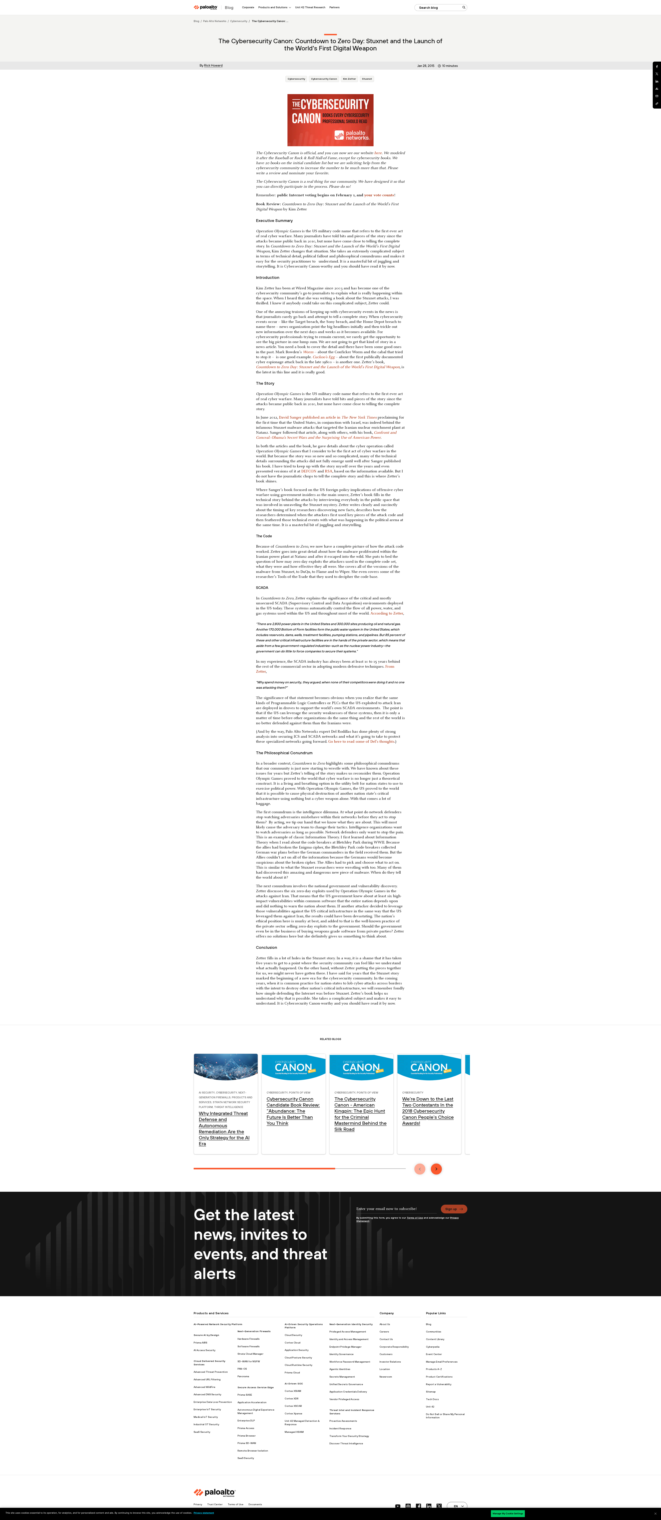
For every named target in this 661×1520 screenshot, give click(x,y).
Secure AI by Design (206, 1335)
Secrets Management (342, 1376)
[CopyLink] (656, 103)
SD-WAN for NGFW (249, 1361)
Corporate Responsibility (394, 1346)
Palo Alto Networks (214, 21)
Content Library (435, 1339)
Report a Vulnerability (438, 1384)
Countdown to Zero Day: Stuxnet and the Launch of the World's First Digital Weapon (328, 367)
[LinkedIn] (656, 81)
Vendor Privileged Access (344, 1399)
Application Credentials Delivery (348, 1391)
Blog (196, 21)
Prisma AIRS (200, 1342)
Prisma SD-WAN (247, 1443)
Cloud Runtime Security (298, 1365)
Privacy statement (204, 1512)
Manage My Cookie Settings (508, 1513)
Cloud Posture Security (298, 1357)
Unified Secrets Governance (346, 1384)
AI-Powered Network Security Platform (218, 1324)
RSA (328, 471)
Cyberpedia (432, 1346)
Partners (334, 7)
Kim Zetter (349, 78)
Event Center (434, 1354)
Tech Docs (432, 1399)
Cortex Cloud (292, 1342)
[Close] (655, 1513)
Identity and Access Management (349, 1339)
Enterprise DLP (246, 1420)
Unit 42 (430, 1406)
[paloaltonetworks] (206, 7)
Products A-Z (434, 1369)
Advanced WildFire (204, 1387)
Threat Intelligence (228, 1107)
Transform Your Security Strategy (349, 1436)
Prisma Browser (247, 1435)
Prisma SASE (245, 1394)
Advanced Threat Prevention (211, 1371)
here (378, 153)
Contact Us (386, 1339)
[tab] (264, 1168)
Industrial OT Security (206, 1424)
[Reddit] (656, 88)
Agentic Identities (339, 1369)
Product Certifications (439, 1376)
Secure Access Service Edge (256, 1387)
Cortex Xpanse (293, 1413)
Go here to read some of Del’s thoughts (361, 742)
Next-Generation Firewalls (254, 1331)
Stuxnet (367, 78)
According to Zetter (386, 614)
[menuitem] (248, 7)
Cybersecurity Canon (324, 78)
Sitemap (431, 1391)
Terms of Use (415, 1217)
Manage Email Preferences (442, 1361)
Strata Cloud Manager (250, 1353)
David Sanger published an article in (328, 418)
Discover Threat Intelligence (346, 1443)
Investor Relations (390, 1361)
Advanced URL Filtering (207, 1379)
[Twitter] (656, 74)
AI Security (207, 1092)
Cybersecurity (238, 21)
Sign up (451, 1209)
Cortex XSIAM (293, 1391)
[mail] (656, 96)
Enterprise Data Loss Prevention (213, 1402)
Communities (433, 1331)
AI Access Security (205, 1350)
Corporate (248, 7)
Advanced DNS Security (207, 1394)
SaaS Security (202, 1432)
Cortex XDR (291, 1398)
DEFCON (308, 471)
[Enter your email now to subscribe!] (396, 1210)
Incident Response (340, 1428)
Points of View (299, 1092)
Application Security (296, 1350)
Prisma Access (246, 1428)
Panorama (243, 1376)
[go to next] (436, 1169)
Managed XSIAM (294, 1432)
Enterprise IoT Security (207, 1409)
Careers (384, 1331)
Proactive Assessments (343, 1421)
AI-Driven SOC (294, 1383)
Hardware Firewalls (249, 1338)
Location (385, 1369)
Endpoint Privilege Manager (345, 1346)
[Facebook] (656, 66)
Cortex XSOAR (293, 1406)
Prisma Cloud (292, 1372)
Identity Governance (341, 1354)
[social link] (397, 1506)
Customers (386, 1354)
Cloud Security (293, 1335)
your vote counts (379, 195)
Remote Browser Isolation (253, 1450)
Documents (255, 1504)
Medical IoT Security (206, 1417)
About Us (385, 1324)
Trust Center (215, 1504)
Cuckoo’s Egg (324, 357)
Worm (308, 352)
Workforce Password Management (349, 1361)
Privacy (198, 1504)
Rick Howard (213, 65)
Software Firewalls (249, 1346)
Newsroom (386, 1376)
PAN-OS (242, 1368)
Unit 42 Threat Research (310, 7)
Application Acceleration (252, 1402)
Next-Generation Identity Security (351, 1324)
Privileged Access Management (347, 1331)
